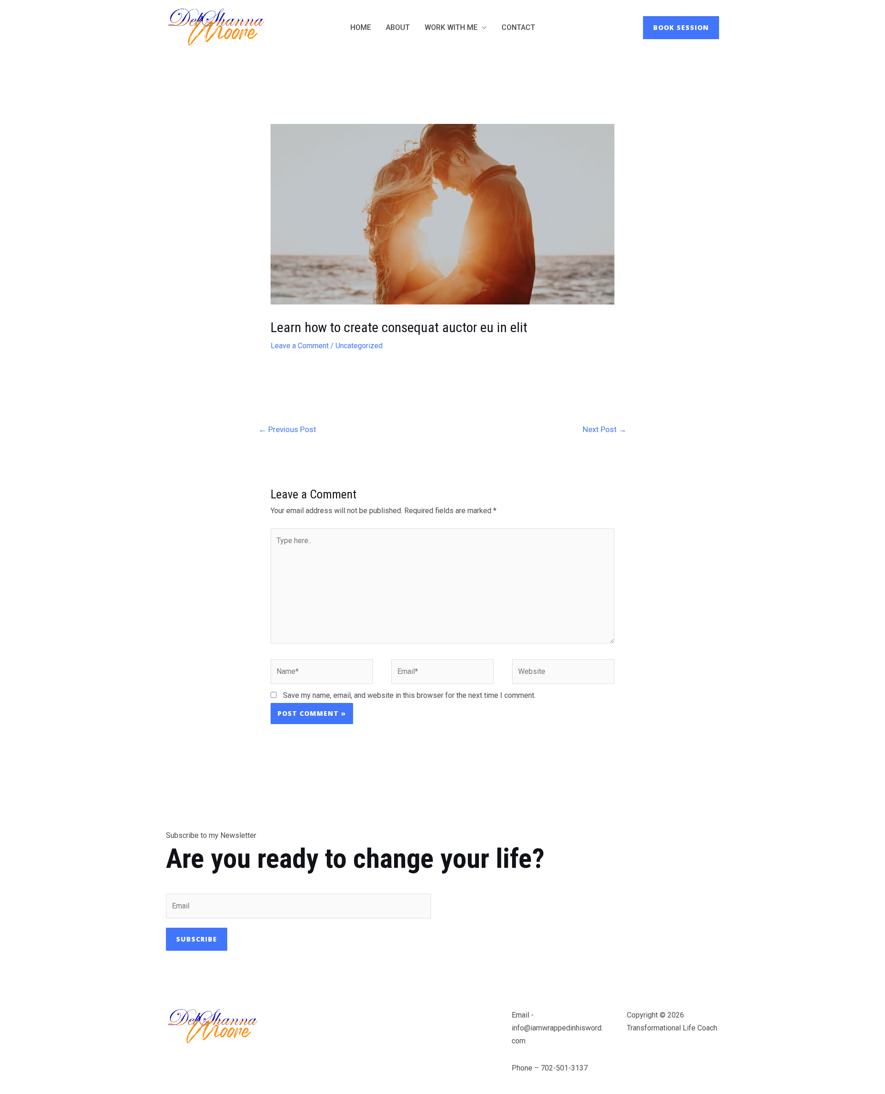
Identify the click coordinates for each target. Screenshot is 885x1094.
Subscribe (196, 939)
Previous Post (287, 429)
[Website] (563, 673)
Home (360, 27)
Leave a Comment (300, 345)
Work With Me (451, 27)
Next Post (604, 429)
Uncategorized (359, 345)
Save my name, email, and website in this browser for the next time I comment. (409, 695)
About (398, 27)
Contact (518, 27)
